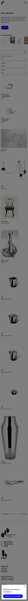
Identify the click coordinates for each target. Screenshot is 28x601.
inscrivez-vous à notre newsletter (13, 596)
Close (24, 586)
